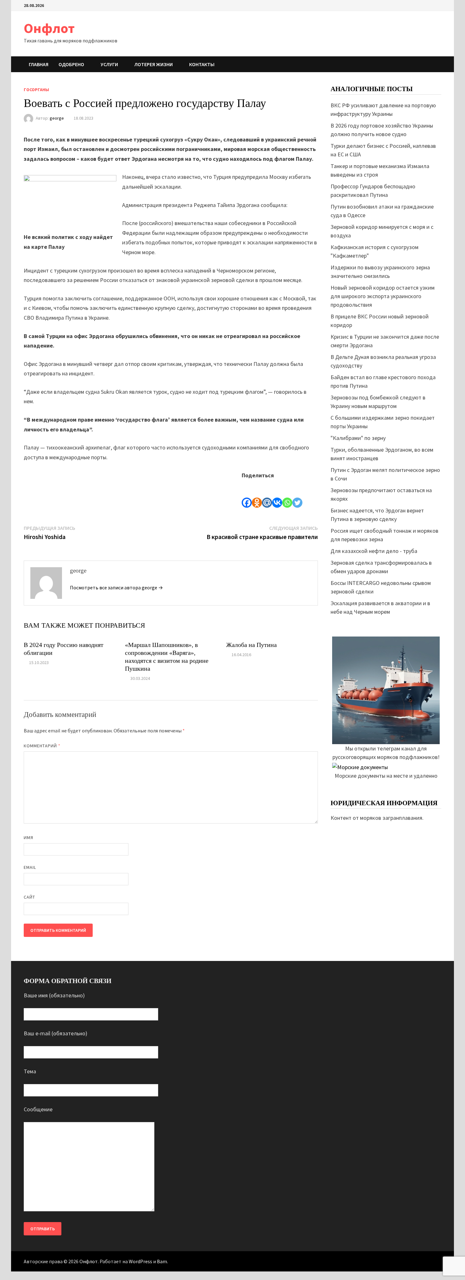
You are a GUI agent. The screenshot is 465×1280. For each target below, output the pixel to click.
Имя (28, 837)
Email (30, 867)
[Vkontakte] (277, 494)
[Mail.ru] (267, 494)
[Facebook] (247, 494)
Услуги (109, 64)
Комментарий (42, 746)
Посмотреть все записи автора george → (116, 587)
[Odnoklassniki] (257, 494)
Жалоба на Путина (251, 644)
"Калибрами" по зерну (358, 438)
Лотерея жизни (153, 64)
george (57, 118)
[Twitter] (297, 494)
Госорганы (36, 89)
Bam (162, 1261)
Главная (38, 64)
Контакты (201, 64)
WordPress (140, 1261)
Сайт (29, 897)
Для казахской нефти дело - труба (374, 551)
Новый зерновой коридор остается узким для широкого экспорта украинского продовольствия (383, 296)
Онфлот (49, 28)
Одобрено (71, 64)
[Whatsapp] (287, 494)
